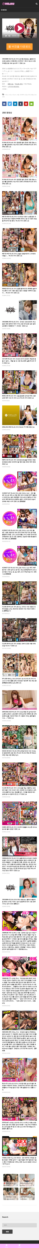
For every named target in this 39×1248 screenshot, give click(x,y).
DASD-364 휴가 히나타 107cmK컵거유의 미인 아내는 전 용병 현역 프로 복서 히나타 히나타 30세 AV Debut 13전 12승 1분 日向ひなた (19, 753)
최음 (32, 94)
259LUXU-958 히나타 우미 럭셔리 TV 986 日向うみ (18, 427)
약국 (29, 94)
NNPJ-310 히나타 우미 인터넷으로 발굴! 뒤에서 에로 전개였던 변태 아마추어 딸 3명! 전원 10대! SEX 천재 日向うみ (19, 462)
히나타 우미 (19, 84)
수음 (18, 94)
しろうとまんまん (13, 86)
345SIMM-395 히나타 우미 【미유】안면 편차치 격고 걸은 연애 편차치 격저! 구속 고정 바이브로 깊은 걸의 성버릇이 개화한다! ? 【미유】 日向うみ (19, 324)
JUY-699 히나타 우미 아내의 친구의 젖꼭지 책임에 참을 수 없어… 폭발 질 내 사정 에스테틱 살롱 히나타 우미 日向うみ (19, 361)
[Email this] (31, 104)
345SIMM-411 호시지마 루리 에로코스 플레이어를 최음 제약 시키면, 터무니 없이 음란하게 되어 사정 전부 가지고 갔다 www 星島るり (19, 902)
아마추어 (22, 94)
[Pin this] (26, 104)
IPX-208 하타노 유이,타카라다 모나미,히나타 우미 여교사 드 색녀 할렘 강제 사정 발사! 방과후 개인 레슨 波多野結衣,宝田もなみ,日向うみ (19, 681)
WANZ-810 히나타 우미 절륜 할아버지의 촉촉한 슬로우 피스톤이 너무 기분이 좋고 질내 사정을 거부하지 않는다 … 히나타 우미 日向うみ (19, 291)
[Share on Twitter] (10, 104)
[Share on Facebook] (4, 104)
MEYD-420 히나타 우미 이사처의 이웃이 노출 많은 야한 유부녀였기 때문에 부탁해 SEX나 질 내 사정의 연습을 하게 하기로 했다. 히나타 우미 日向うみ (19, 219)
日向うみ (10, 84)
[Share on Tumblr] (20, 104)
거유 (6, 94)
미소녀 (14, 94)
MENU (5, 10)
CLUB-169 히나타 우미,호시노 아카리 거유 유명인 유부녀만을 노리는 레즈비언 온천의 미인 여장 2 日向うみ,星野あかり (19, 609)
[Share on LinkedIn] (15, 104)
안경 (26, 94)
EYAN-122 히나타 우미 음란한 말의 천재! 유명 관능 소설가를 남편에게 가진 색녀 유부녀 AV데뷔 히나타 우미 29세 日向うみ (19, 145)
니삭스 (10, 94)
